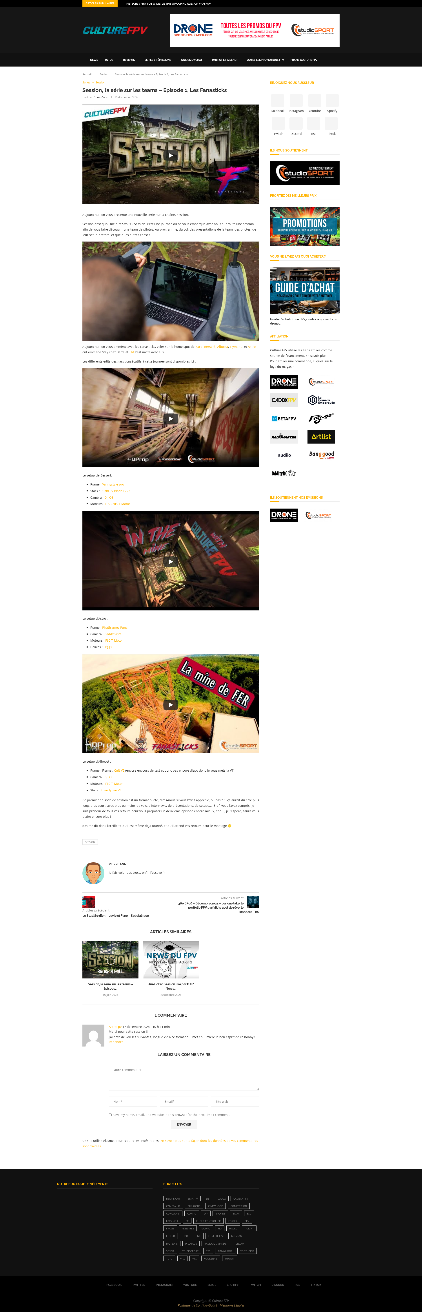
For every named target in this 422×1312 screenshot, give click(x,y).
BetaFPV (193, 1198)
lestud (170, 1236)
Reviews (129, 59)
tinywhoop (225, 1251)
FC (187, 1221)
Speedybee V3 (111, 790)
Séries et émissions (158, 59)
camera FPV (240, 1198)
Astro (252, 347)
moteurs (172, 1243)
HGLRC (233, 1228)
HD (220, 1228)
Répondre (116, 1042)
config (191, 1213)
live (198, 1236)
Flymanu (236, 347)
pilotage (191, 1243)
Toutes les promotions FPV (264, 59)
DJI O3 (108, 497)
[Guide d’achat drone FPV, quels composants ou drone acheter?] (305, 290)
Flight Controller (208, 1221)
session (90, 842)
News (94, 59)
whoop (230, 1258)
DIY (206, 1213)
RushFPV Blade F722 (115, 491)
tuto (169, 1258)
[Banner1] (305, 173)
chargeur (194, 1206)
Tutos (109, 59)
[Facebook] (313, 3)
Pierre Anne (100, 97)
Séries (103, 74)
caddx (222, 1198)
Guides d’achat (191, 59)
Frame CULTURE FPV (304, 59)
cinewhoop (215, 1206)
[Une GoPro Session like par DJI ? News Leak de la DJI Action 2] (171, 960)
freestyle (188, 1228)
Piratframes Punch (115, 627)
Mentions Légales (232, 1305)
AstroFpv (115, 1027)
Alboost (222, 347)
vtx (194, 1258)
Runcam (239, 1243)
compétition (239, 1206)
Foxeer (232, 1221)
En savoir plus (316, 356)
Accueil (86, 74)
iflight (249, 1228)
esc (249, 1213)
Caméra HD (173, 1206)
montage (237, 1236)
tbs (208, 1251)
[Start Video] (170, 155)
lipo (185, 1236)
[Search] (337, 60)
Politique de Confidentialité (197, 1305)
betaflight (173, 1198)
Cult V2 (119, 770)
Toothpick (247, 1251)
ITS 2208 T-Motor (117, 504)
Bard (198, 347)
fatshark (172, 1221)
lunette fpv (216, 1236)
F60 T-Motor (114, 640)
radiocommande (215, 1243)
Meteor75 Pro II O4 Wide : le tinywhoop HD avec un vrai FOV (168, 3)
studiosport (190, 1251)
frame (170, 1228)
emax (236, 1213)
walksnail (210, 1258)
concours (173, 1213)
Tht (132, 352)
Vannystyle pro (113, 484)
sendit (170, 1251)
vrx (182, 1258)
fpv (247, 1221)
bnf (208, 1198)
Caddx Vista (113, 634)
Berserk (209, 347)
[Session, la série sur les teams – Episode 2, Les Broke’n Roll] (110, 960)
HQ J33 (108, 647)
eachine (220, 1213)
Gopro (206, 1228)
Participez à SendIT (225, 59)
